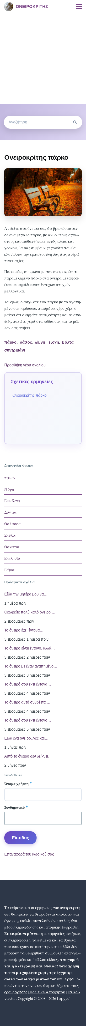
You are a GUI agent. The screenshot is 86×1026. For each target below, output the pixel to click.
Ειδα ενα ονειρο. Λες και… (26, 738)
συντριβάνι (14, 350)
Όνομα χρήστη (16, 784)
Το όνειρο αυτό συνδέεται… (27, 702)
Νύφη (9, 489)
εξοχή (53, 342)
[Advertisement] (43, 58)
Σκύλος (10, 535)
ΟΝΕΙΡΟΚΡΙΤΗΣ (32, 6)
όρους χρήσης (15, 991)
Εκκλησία (12, 558)
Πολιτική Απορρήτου (47, 991)
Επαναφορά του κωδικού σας (29, 854)
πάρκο (10, 342)
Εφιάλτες (12, 500)
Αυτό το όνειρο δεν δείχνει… (28, 756)
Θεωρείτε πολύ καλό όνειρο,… (29, 612)
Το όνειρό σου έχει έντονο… (27, 720)
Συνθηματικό (14, 807)
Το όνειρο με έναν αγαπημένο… (30, 666)
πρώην (10, 477)
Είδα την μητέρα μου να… (26, 594)
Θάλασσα (12, 523)
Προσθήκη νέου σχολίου (25, 365)
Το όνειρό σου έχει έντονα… (27, 684)
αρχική (64, 998)
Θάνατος (12, 546)
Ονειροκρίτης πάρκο (29, 395)
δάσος (26, 342)
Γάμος (9, 569)
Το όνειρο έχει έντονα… (23, 630)
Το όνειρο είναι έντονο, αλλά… (29, 648)
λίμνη (40, 342)
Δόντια (10, 512)
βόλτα (68, 342)
